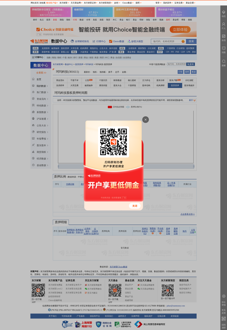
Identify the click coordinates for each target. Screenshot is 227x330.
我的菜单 (167, 3)
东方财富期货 (105, 3)
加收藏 (42, 3)
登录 (158, 3)
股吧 (138, 3)
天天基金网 (76, 3)
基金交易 (190, 3)
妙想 (116, 3)
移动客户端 (51, 3)
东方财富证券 (90, 3)
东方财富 (63, 3)
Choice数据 (127, 3)
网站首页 (35, 3)
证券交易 (178, 3)
